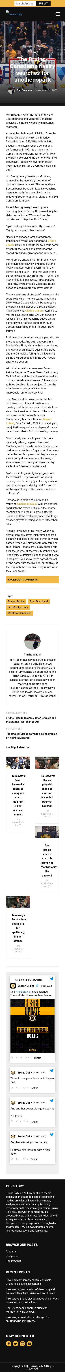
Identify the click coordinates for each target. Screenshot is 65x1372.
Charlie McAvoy (27, 504)
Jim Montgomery (18, 607)
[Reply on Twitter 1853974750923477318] (12, 1088)
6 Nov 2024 (46, 986)
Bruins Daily (25, 1072)
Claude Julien (34, 310)
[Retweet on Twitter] (16, 979)
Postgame (12, 1256)
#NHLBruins (23, 991)
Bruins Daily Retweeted (30, 980)
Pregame (11, 1251)
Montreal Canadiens (19, 613)
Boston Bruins (26, 985)
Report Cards (13, 1260)
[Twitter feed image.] (32, 1026)
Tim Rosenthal (25, 90)
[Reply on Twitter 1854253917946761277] (12, 1058)
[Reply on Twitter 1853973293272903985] (12, 1159)
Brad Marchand (39, 601)
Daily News (32, 52)
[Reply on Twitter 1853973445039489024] (12, 1122)
